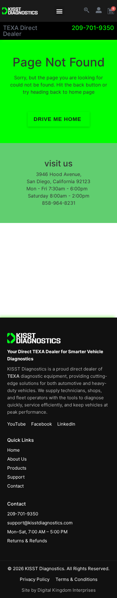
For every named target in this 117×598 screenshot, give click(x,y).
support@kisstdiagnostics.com (40, 523)
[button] (59, 11)
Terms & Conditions (77, 579)
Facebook (41, 424)
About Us (17, 459)
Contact (15, 486)
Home (13, 450)
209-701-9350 (93, 27)
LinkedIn (66, 424)
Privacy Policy (35, 579)
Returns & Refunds (27, 541)
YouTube (16, 424)
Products (16, 468)
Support (16, 477)
